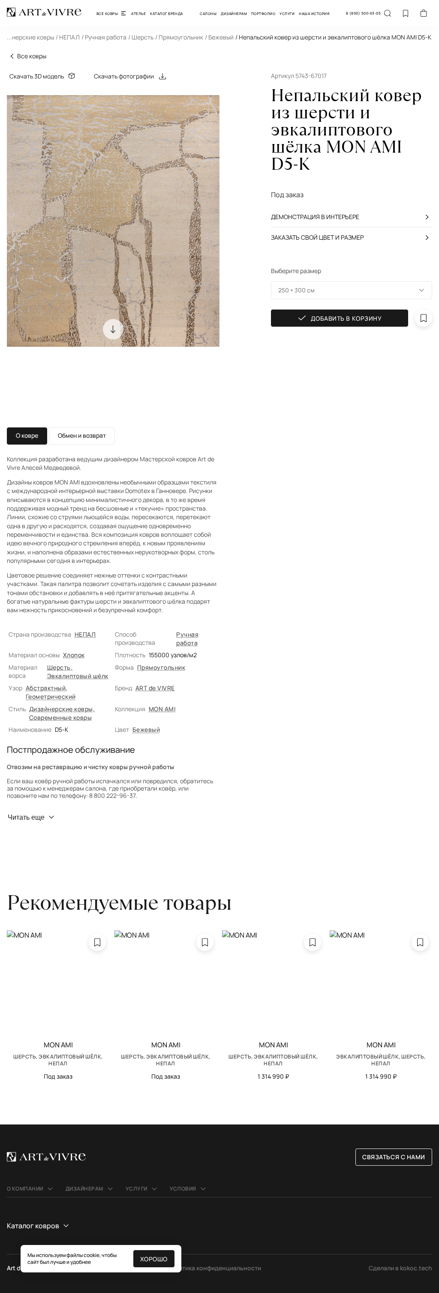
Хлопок (74, 655)
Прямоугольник (161, 667)
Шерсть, (59, 667)
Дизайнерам (234, 13)
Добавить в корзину (346, 318)
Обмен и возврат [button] (82, 435)
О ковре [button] (27, 435)
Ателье (138, 13)
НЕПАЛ (85, 634)
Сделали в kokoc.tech (400, 1268)
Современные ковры (60, 717)
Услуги (287, 13)
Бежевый (146, 729)
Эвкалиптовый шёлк (77, 676)
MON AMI (162, 709)
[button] (219, 39)
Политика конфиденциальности (214, 1268)
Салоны (208, 13)
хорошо (154, 1259)
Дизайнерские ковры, (62, 709)
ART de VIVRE (155, 688)
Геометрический (51, 696)
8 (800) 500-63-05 (363, 13)
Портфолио (263, 13)
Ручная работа (187, 638)
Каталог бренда (166, 13)
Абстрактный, (47, 688)
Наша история (314, 13)
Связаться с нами (393, 1157)
